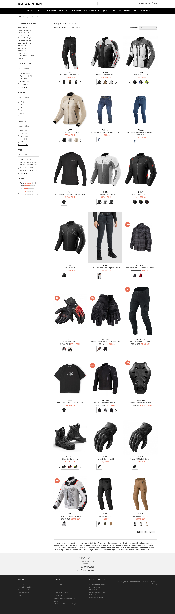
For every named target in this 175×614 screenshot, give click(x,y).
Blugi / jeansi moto (24, 43)
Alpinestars (24, 76)
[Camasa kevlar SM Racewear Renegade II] (140, 237)
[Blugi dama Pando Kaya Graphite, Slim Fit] (105, 237)
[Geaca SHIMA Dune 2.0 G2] (140, 53)
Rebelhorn (70, 457)
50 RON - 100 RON (26, 162)
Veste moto (22, 51)
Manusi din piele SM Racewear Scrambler (105, 341)
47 (150, 532)
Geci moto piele (23, 33)
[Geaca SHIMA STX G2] (70, 237)
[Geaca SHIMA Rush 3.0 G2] (140, 169)
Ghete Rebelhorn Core (70, 459)
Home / (21, 17)
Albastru (23, 136)
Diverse (20, 58)
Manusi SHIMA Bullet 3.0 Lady (140, 459)
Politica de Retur (59, 595)
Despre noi (21, 584)
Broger (22, 81)
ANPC (56, 601)
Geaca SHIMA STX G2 (70, 268)
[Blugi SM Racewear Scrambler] (140, 311)
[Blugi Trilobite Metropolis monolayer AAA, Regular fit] (140, 110)
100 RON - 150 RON (27, 165)
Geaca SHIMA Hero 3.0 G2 (105, 74)
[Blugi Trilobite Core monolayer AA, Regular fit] (105, 110)
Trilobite (105, 130)
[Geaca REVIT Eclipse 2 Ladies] (70, 110)
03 (21, 102)
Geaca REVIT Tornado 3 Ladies (70, 516)
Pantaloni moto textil (25, 40)
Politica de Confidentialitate (27, 590)
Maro (22, 139)
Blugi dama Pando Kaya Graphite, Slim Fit (105, 268)
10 (21, 113)
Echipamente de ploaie (26, 56)
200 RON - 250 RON (27, 170)
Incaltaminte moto (24, 45)
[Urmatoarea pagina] (153, 532)
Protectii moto (23, 53)
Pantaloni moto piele (25, 38)
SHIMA (70, 72)
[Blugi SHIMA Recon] (105, 494)
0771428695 (88, 567)
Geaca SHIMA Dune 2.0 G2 (141, 74)
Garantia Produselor (61, 593)
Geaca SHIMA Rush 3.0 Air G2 (105, 194)
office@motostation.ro (88, 570)
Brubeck (23, 84)
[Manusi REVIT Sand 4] (70, 311)
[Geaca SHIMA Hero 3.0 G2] (105, 53)
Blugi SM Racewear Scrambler (140, 341)
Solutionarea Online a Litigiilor (64, 598)
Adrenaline (24, 73)
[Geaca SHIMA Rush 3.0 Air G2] (105, 169)
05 (21, 107)
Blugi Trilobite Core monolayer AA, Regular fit (105, 132)
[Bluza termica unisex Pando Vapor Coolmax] (70, 170)
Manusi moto (22, 48)
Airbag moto (22, 27)
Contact (20, 595)
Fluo (21, 142)
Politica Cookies (23, 593)
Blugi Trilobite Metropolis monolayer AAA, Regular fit (140, 133)
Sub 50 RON (24, 159)
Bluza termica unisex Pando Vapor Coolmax (70, 194)
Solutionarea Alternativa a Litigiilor (66, 604)
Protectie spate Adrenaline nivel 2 (140, 403)
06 (21, 110)
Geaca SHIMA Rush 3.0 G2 (141, 194)
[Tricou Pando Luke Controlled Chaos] (70, 378)
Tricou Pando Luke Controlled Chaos (70, 403)
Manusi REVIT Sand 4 (70, 341)
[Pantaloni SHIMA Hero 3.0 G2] (70, 53)
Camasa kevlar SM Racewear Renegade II (140, 268)
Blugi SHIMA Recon (105, 516)
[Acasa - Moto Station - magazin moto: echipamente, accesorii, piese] (30, 3)
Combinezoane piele (25, 30)
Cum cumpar (58, 584)
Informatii (23, 579)
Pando (70, 192)
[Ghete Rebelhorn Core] (70, 437)
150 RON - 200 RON (27, 168)
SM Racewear (140, 265)
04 (21, 104)
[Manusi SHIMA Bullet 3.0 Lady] (140, 437)
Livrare (56, 587)
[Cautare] (95, 4)
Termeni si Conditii (24, 587)
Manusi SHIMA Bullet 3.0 (105, 459)
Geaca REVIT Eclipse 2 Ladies (70, 132)
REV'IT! (70, 130)
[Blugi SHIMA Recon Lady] (140, 494)
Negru (22, 130)
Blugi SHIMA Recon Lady (140, 516)
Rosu (22, 133)
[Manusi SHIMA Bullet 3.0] (105, 437)
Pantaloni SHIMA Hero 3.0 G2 (70, 74)
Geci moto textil (23, 35)
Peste (22, 183)
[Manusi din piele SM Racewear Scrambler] (105, 311)
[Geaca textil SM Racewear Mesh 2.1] (105, 378)
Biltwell (22, 79)
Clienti (57, 579)
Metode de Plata (59, 590)
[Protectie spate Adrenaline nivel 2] (140, 378)
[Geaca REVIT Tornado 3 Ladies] (70, 494)
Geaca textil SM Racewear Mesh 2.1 (105, 403)
